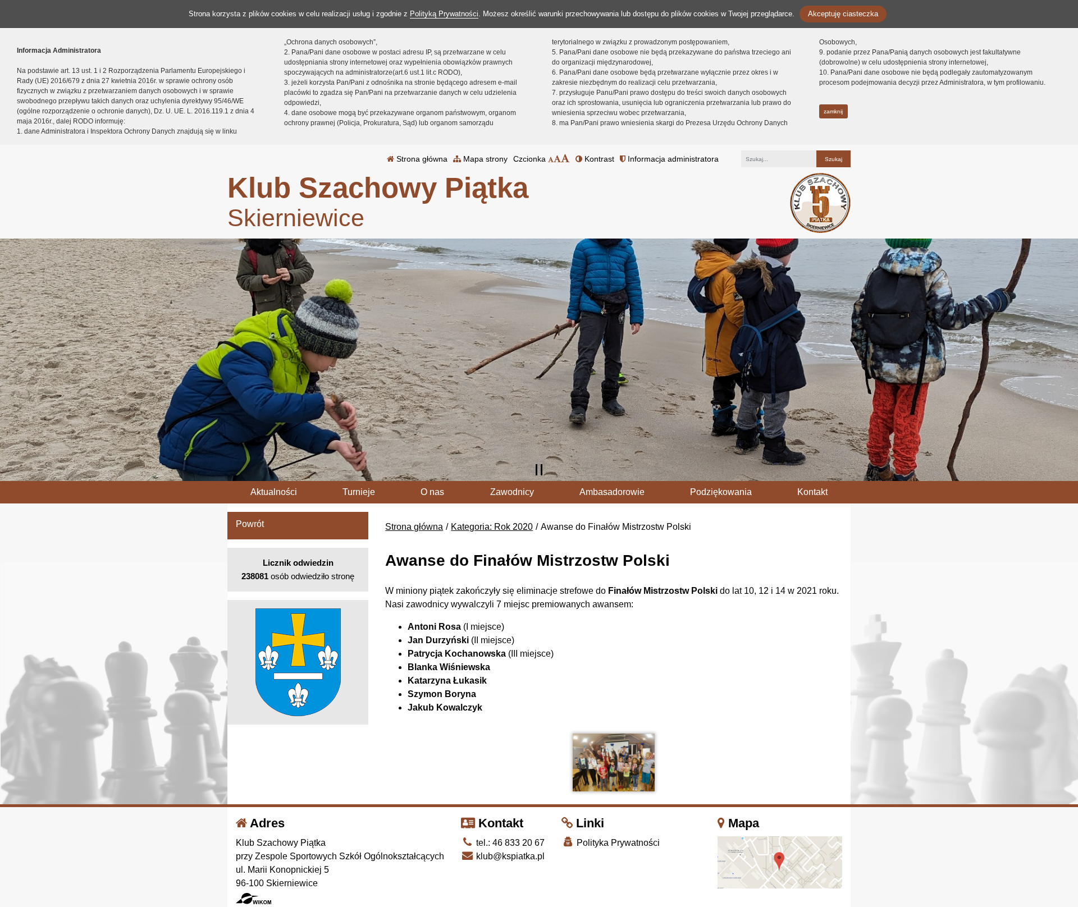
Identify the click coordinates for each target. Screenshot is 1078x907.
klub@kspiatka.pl (509, 856)
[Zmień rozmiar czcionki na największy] (565, 158)
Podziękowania (721, 492)
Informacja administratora (672, 158)
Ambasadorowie (612, 492)
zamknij (833, 111)
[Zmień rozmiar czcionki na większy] (557, 158)
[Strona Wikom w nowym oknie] (253, 898)
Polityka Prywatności (617, 843)
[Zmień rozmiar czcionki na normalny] (551, 158)
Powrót (250, 524)
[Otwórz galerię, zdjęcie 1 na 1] (614, 762)
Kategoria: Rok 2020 (492, 527)
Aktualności (273, 492)
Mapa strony (484, 158)
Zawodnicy (512, 492)
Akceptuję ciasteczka (843, 14)
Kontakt (812, 492)
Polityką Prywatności (444, 14)
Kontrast (598, 158)
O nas (432, 492)
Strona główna (420, 158)
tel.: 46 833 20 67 (509, 843)
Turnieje (358, 492)
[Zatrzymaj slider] (539, 469)
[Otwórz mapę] (780, 862)
